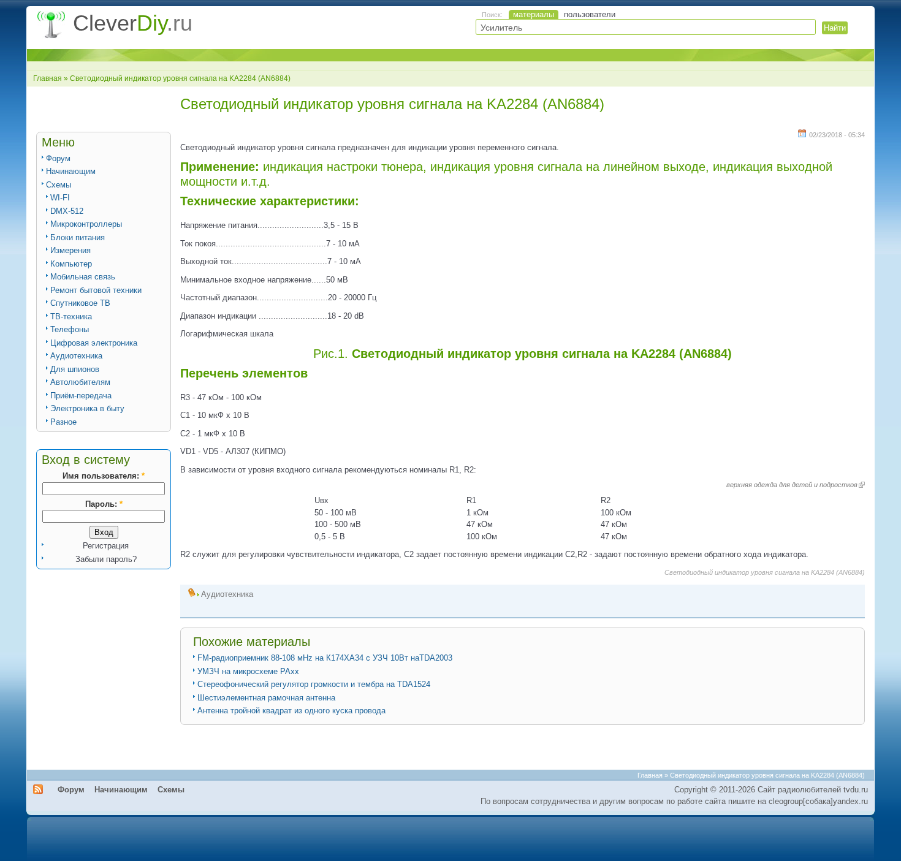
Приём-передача (81, 395)
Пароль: (104, 504)
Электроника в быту (87, 408)
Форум (58, 158)
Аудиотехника (76, 355)
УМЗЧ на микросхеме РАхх (248, 671)
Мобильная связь (82, 276)
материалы (533, 14)
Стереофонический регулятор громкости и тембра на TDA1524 (313, 684)
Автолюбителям (80, 382)
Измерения (70, 250)
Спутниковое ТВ (80, 303)
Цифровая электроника (93, 342)
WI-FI (60, 197)
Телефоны (69, 329)
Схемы (58, 184)
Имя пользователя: (104, 475)
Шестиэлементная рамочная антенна (266, 697)
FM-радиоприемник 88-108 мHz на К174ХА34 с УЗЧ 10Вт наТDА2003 (324, 657)
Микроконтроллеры (86, 224)
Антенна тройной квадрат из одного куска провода (291, 710)
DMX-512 (66, 211)
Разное (63, 422)
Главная (47, 78)
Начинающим (71, 171)
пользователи (589, 14)
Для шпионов (74, 369)
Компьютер (71, 263)
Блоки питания (77, 237)
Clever (132, 23)
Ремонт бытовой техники (96, 290)
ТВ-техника (71, 316)
